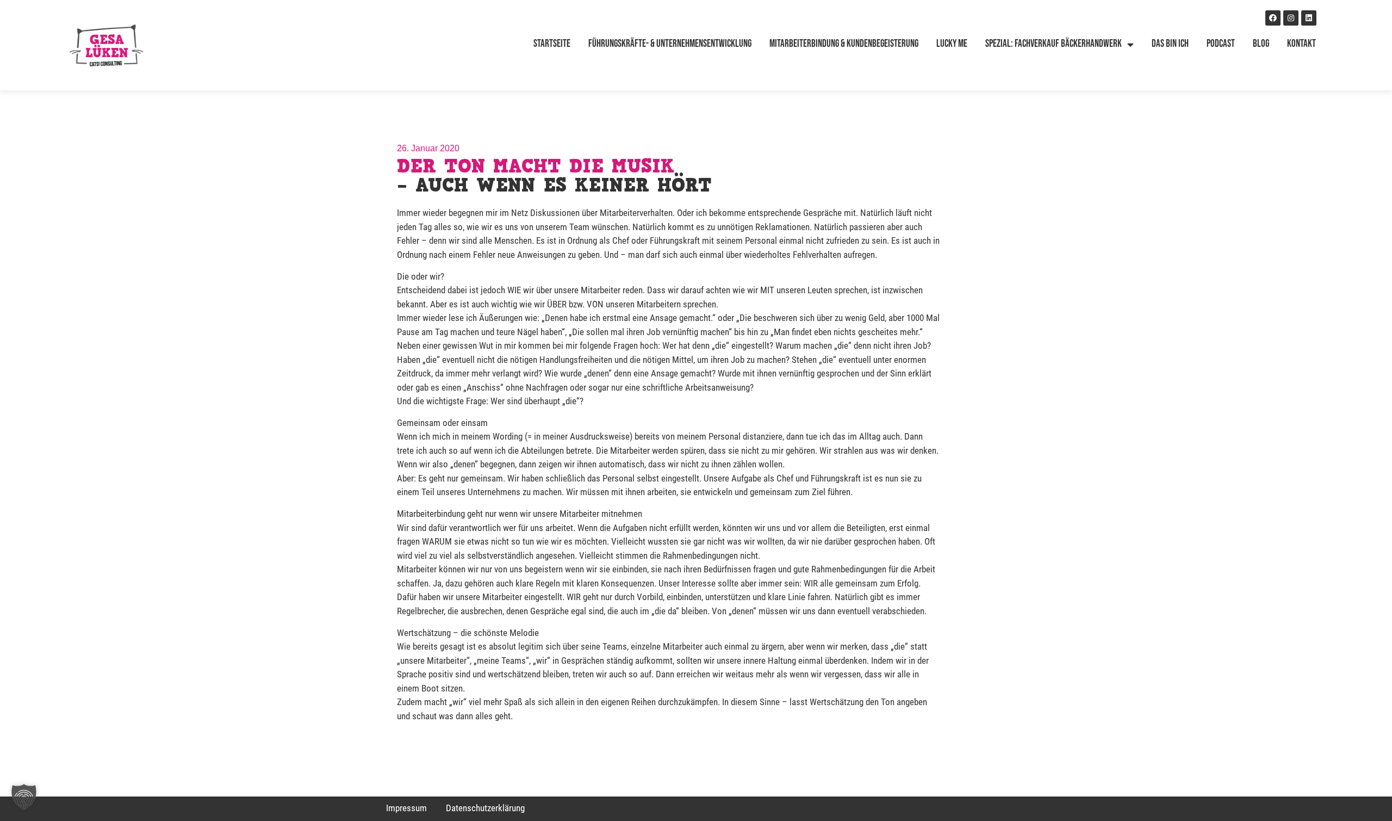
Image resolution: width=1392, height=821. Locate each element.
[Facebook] (1273, 18)
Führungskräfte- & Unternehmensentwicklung (669, 44)
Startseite (551, 44)
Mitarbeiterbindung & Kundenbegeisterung (843, 44)
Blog (1261, 44)
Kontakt (1301, 44)
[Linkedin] (1308, 18)
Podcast (1221, 44)
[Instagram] (1290, 18)
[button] (24, 797)
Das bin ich (1170, 44)
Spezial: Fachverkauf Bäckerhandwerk (1053, 44)
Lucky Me (951, 44)
